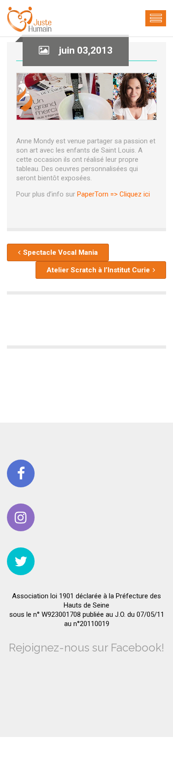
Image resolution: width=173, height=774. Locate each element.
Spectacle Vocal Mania (60, 252)
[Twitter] (21, 561)
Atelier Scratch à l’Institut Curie (98, 270)
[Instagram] (21, 517)
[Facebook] (21, 473)
